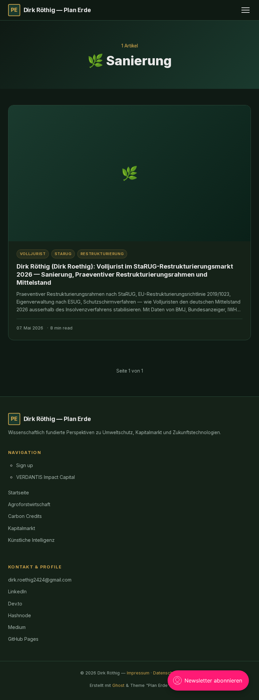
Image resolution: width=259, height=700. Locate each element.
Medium (17, 627)
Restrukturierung (102, 253)
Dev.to (15, 603)
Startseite (18, 492)
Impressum (138, 672)
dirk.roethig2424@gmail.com (39, 580)
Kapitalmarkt (21, 528)
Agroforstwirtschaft (29, 504)
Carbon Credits (25, 516)
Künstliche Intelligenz (31, 540)
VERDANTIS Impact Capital (45, 477)
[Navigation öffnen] (245, 10)
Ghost (118, 685)
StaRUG (63, 253)
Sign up (24, 465)
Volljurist (33, 253)
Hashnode (19, 615)
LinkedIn (17, 591)
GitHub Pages (23, 639)
